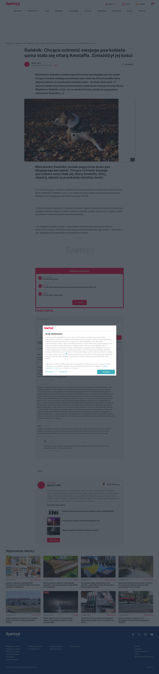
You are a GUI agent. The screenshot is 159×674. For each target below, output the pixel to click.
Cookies (56, 368)
